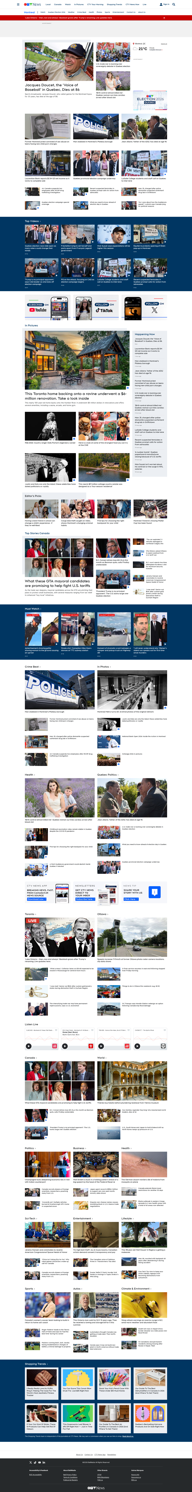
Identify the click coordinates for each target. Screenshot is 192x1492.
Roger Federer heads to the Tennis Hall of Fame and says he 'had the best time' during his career (55, 1332)
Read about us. (128, 1436)
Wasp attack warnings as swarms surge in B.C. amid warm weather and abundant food (142, 1321)
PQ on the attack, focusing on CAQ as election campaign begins (77, 281)
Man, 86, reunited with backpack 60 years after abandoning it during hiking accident (152, 1260)
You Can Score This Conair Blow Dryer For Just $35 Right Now (77, 1389)
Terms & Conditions (70, 1477)
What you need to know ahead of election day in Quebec (103, 203)
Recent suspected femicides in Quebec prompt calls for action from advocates (104, 190)
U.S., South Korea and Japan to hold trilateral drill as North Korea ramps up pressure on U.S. (143, 1128)
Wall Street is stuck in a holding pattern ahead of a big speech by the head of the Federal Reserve (95, 1181)
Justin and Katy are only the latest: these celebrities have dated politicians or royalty (50, 485)
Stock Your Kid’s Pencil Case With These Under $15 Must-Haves (114, 1389)
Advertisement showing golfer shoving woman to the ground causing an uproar (41, 650)
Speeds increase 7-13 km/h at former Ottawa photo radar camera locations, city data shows (130, 960)
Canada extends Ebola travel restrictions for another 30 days (150, 1189)
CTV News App (100, 1454)
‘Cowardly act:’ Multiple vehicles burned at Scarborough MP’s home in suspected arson (55, 1204)
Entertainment (118, 12)
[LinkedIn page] (44, 1462)
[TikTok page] (35, 1462)
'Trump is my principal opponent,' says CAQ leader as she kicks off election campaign (39, 282)
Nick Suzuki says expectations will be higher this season (113, 247)
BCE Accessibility (35, 1475)
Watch (68, 4)
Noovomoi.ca (136, 1477)
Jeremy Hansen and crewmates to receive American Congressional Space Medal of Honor (46, 1251)
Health (91, 12)
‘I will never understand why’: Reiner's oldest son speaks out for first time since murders (150, 650)
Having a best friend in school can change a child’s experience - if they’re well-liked (40, 523)
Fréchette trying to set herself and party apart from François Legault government (76, 248)
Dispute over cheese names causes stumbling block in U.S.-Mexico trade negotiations (104, 1204)
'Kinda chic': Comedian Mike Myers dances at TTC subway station (76, 649)
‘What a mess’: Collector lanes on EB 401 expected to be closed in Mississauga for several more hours (72, 970)
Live (144, 4)
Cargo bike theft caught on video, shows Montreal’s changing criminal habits (77, 523)
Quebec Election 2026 (56, 12)
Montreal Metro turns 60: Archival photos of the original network (125, 712)
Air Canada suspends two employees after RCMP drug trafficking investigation (53, 190)
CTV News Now (132, 4)
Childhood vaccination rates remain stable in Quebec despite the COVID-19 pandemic (71, 830)
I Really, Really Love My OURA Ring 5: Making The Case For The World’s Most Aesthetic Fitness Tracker (41, 1391)
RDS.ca (134, 1480)
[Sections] (18, 4)
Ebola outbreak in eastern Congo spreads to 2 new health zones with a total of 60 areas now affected (152, 1203)
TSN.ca (100, 1480)
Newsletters (111, 1454)
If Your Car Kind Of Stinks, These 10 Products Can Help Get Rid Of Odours (41, 1426)
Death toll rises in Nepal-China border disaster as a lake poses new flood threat (152, 1331)
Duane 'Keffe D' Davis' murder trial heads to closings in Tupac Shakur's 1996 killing (104, 1274)
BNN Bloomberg (103, 1477)
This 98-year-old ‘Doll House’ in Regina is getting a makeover (143, 1251)
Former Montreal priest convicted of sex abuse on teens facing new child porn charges (47, 143)
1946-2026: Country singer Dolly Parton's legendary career (50, 443)
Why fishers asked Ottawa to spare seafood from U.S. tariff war (156, 553)
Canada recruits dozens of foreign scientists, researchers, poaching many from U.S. (55, 1191)
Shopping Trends (114, 4)
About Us (141, 12)
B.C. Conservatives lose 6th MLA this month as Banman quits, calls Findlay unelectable (112, 562)
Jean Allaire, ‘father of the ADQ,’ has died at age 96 (144, 142)
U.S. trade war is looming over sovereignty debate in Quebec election (113, 65)
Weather (71, 12)
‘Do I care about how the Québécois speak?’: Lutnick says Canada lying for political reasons (152, 204)
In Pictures (79, 4)
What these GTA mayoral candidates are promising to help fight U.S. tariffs (57, 583)
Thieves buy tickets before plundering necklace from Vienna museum (128, 1103)
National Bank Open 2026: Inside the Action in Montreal (144, 736)
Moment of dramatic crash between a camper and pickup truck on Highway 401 (114, 650)
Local (48, 4)
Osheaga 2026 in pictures (132, 754)
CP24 (99, 1475)
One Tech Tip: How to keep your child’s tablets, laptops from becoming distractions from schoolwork (150, 1275)
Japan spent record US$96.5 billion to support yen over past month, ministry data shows (104, 1191)
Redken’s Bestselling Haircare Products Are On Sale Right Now (149, 1425)
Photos (99, 12)
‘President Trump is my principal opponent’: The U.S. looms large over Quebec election (112, 593)
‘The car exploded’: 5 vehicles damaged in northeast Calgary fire (154, 541)
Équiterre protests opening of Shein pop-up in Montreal (149, 247)
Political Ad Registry (70, 1480)
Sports (107, 12)
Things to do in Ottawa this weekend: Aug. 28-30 (141, 986)
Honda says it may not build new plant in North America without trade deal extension (104, 1347)
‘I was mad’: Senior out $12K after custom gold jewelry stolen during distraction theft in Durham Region (155, 594)
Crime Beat (81, 12)
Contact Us (131, 12)
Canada (57, 4)
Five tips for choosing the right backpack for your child (110, 522)
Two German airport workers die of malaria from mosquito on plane (143, 1181)
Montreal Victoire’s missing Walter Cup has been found (149, 522)
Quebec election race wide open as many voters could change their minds (40, 248)
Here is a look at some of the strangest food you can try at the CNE (103, 444)
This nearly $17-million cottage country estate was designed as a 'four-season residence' (100, 485)
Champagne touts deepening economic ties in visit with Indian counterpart (47, 1181)
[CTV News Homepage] (32, 4)
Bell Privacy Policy (70, 1475)
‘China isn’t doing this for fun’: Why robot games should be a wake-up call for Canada (55, 1261)
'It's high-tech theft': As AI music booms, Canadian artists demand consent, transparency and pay (95, 1251)
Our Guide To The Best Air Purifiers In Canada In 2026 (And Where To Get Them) (113, 1426)
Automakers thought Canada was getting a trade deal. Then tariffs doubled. (103, 1334)
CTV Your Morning (95, 4)
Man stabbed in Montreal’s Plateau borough (93, 142)
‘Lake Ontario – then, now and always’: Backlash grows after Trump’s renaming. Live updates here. (55, 960)
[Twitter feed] (30, 1462)
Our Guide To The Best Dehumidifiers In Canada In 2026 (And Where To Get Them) (149, 1390)
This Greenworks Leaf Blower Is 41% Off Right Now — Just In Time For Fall (77, 1426)
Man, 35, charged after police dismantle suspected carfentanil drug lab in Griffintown (151, 190)
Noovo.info (135, 1475)
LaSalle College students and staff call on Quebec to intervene (112, 281)
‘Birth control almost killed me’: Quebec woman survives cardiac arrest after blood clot (110, 95)
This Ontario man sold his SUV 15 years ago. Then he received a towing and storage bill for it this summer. (95, 1322)
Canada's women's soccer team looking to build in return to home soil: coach (47, 1321)
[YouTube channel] (39, 1462)
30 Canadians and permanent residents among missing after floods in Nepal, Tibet (150, 1344)
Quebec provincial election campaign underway (94, 178)
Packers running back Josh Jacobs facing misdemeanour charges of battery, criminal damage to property (56, 1345)
